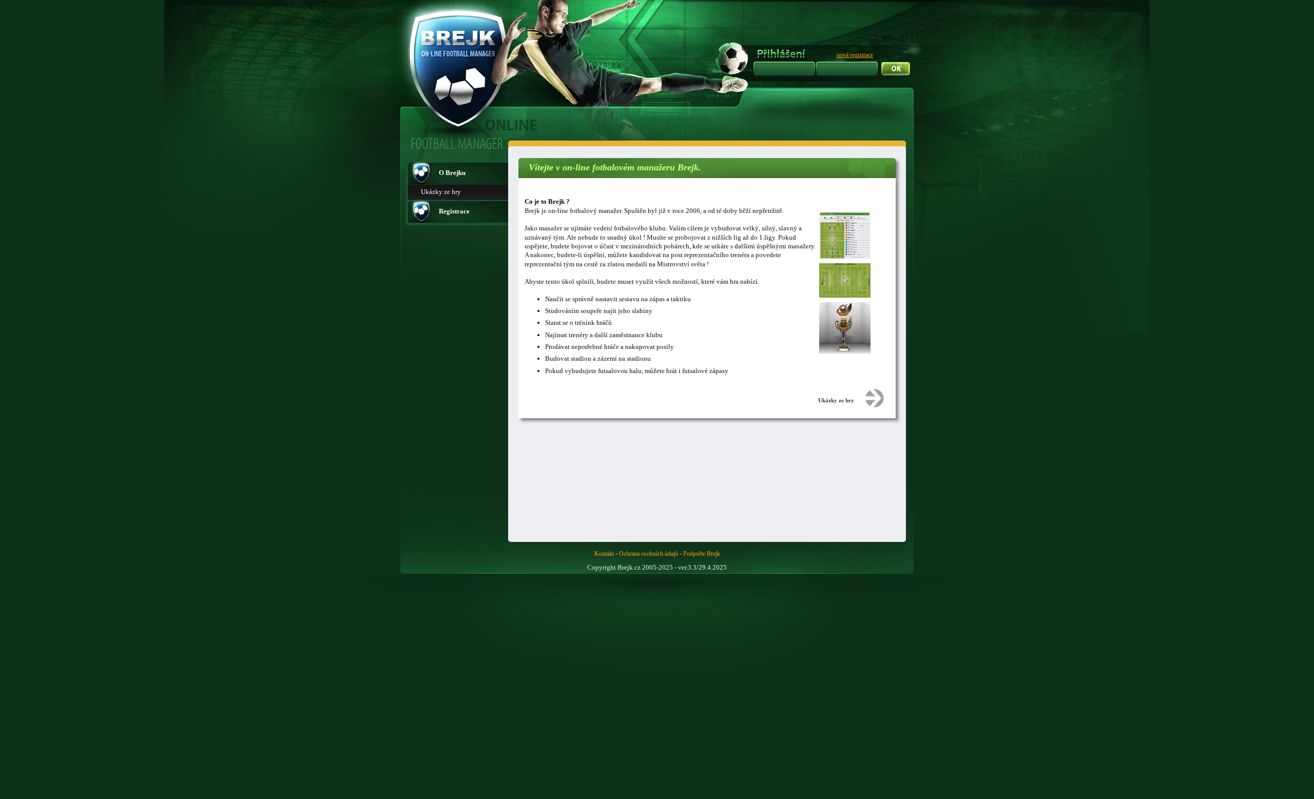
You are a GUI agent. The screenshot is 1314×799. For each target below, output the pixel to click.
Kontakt (604, 553)
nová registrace (855, 55)
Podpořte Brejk (701, 553)
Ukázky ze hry (441, 192)
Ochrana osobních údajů (648, 553)
